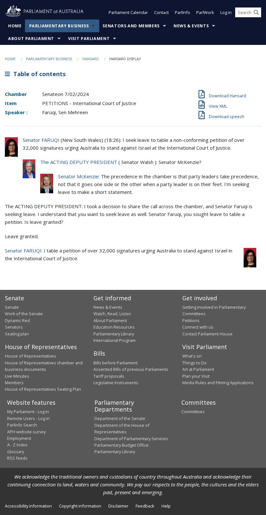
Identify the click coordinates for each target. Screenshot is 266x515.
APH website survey (26, 432)
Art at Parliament (198, 369)
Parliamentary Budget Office (121, 445)
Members (14, 383)
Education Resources (114, 327)
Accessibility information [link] (28, 506)
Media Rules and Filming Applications (218, 383)
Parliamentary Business (59, 26)
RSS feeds (17, 458)
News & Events (191, 26)
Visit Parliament (89, 38)
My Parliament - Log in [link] (28, 411)
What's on (192, 356)
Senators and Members (131, 26)
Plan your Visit (196, 376)
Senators (14, 327)
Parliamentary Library (113, 334)
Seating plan (17, 334)
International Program (114, 340)
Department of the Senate (119, 418)
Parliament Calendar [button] (128, 12)
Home (15, 26)
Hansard (90, 58)
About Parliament (31, 38)
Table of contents (38, 74)
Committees (193, 411)
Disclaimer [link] (118, 506)
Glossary (15, 451)
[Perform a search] (256, 12)
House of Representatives (30, 356)
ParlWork (205, 12)
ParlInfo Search (22, 425)
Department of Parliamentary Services (131, 438)
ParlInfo (182, 12)
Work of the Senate (24, 314)
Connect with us (197, 327)
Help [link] (166, 506)
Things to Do (194, 363)
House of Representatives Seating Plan (43, 389)
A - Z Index (17, 445)
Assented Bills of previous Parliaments (130, 369)
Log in (226, 12)
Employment (19, 438)
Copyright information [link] (80, 506)
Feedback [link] (145, 506)
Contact (161, 12)
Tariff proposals (108, 376)
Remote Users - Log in (28, 418)
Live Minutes (17, 376)
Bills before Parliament (115, 363)
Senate (12, 307)
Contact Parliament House (207, 334)
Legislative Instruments (115, 383)
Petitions (191, 320)
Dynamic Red (17, 320)
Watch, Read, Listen (112, 314)
